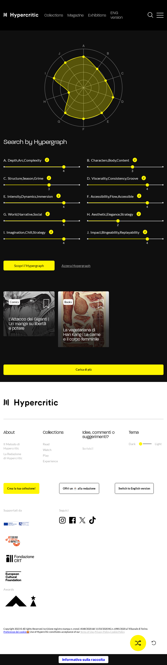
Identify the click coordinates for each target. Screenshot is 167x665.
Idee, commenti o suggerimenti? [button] (98, 434)
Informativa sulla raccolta (83, 659)
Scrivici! (88, 448)
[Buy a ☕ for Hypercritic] (79, 488)
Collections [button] (53, 432)
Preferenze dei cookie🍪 (16, 631)
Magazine (75, 16)
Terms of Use (87, 631)
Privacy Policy (102, 631)
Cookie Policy (117, 631)
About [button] (9, 432)
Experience (50, 461)
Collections (53, 16)
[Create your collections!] (21, 488)
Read (46, 444)
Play (46, 455)
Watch (47, 450)
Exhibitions (97, 16)
